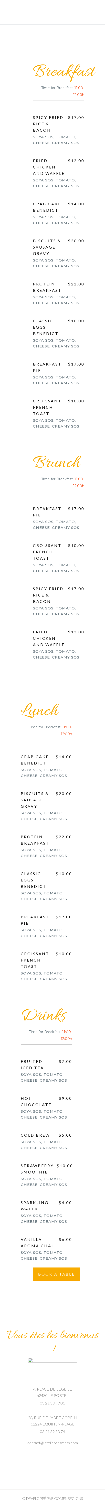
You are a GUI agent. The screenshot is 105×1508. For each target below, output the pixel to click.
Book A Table (56, 1274)
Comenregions (68, 1498)
